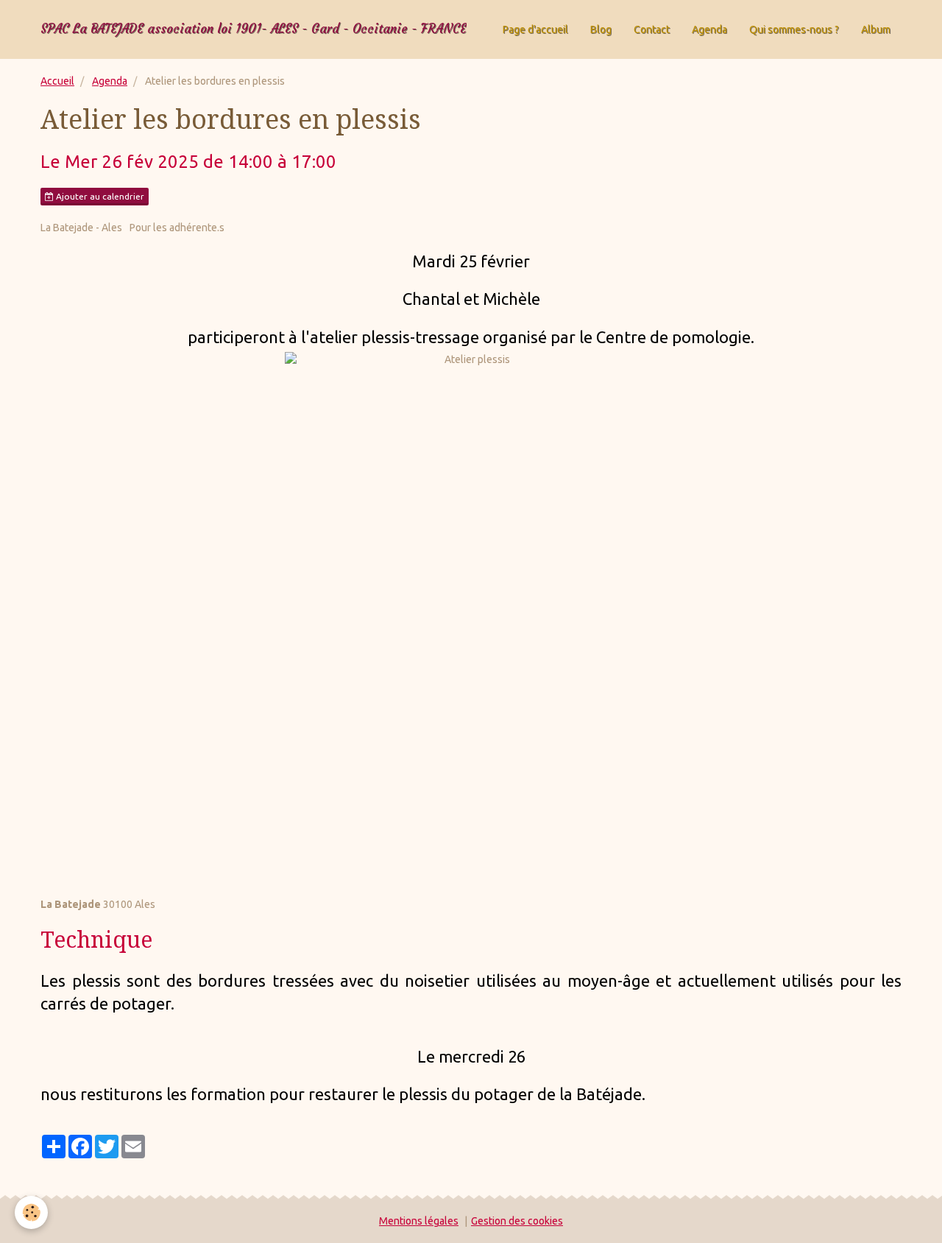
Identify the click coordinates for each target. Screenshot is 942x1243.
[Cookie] (31, 1212)
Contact (652, 29)
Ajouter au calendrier (99, 196)
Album (875, 29)
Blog (601, 29)
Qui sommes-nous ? (794, 29)
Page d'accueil (535, 29)
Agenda (709, 29)
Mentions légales (418, 1221)
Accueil (57, 81)
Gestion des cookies (517, 1221)
